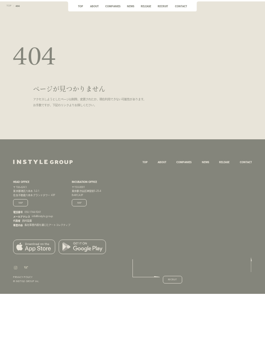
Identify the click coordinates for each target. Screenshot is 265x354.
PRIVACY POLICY (22, 277)
